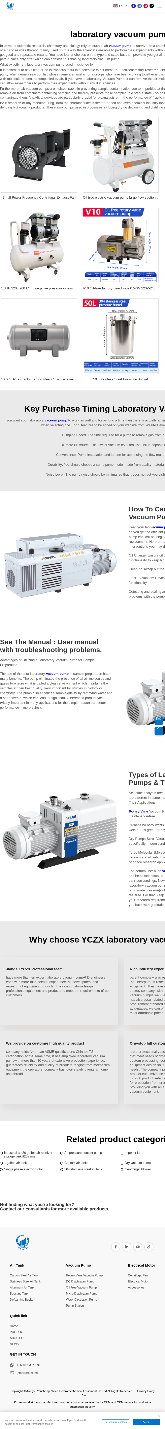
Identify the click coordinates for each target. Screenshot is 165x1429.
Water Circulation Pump (81, 1299)
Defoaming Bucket (22, 1299)
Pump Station (75, 1305)
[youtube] (145, 6)
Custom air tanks (76, 1163)
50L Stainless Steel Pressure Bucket (120, 379)
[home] (22, 1248)
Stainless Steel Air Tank (25, 1281)
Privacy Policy (146, 1391)
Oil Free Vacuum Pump (81, 1287)
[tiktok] (152, 6)
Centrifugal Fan (138, 1275)
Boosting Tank (19, 1293)
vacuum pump (120, 46)
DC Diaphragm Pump (80, 1281)
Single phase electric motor (23, 1169)
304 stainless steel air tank (83, 1169)
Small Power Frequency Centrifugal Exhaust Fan (38, 197)
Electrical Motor (141, 1265)
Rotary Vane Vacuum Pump (84, 1275)
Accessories (136, 1287)
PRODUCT (17, 1332)
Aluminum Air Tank (22, 1287)
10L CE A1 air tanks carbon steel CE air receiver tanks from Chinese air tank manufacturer (69, 379)
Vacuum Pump (78, 1265)
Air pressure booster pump (83, 1152)
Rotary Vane (138, 811)
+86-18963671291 (28, 1365)
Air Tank (17, 1265)
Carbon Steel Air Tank (24, 1275)
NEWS (14, 1344)
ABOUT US (17, 1338)
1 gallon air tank (15, 1163)
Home (14, 1326)
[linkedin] (139, 6)
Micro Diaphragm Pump (81, 1293)
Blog (84, 1395)
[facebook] (133, 6)
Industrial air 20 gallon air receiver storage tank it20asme (28, 1154)
